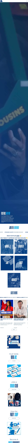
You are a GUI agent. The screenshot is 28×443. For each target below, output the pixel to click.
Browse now (14, 418)
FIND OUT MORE (14, 389)
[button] (27, 1)
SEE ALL (14, 329)
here (17, 236)
